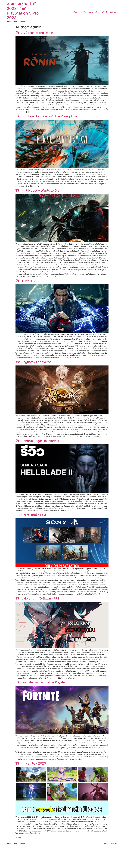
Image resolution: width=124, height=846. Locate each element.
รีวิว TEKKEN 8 (26, 281)
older (18, 837)
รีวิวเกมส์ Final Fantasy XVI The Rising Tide (46, 116)
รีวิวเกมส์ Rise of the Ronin (34, 33)
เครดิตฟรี (103, 12)
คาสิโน (83, 12)
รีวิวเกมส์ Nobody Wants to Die (37, 190)
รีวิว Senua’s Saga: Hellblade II (37, 441)
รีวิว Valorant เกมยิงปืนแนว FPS (37, 598)
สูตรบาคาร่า (93, 12)
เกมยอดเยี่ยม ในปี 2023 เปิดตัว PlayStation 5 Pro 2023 (23, 10)
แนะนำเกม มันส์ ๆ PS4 (31, 515)
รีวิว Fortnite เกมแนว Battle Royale (40, 682)
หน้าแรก (76, 12)
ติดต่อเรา (113, 12)
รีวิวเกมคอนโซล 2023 (31, 763)
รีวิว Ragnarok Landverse (34, 362)
